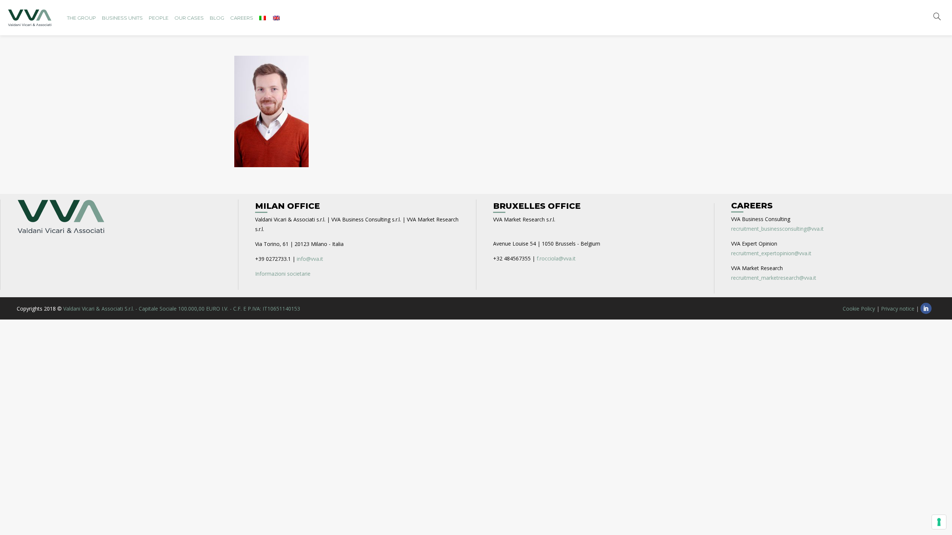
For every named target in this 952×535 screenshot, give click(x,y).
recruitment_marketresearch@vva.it (773, 277)
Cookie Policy (859, 308)
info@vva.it (310, 258)
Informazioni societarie (283, 273)
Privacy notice (897, 308)
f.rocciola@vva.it (556, 258)
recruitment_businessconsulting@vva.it (777, 228)
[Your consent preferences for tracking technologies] (939, 522)
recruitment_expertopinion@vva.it (771, 253)
